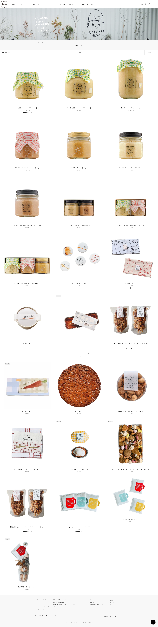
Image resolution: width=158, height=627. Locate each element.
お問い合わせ (91, 4)
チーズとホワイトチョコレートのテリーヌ (79, 354)
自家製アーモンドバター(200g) (27, 108)
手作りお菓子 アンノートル (60, 600)
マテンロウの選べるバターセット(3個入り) (27, 283)
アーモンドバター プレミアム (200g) (130, 168)
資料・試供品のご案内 (39, 609)
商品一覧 (92, 602)
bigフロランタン (79, 411)
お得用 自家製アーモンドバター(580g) (79, 108)
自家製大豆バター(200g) (79, 168)
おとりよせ (63, 4)
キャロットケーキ (27, 411)
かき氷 (54, 607)
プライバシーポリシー (53, 616)
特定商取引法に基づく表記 (41, 616)
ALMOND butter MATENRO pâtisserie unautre (114, 616)
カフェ (73, 607)
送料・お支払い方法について (96, 604)
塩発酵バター (27, 344)
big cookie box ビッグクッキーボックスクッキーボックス (130, 469)
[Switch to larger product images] (3, 52)
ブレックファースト (76, 602)
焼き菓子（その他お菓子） (59, 602)
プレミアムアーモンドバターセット (79, 225)
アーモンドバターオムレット (59, 604)
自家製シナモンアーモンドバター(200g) (27, 168)
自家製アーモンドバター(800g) (130, 108)
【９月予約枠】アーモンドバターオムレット (27, 469)
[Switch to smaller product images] (6, 52)
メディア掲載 (80, 4)
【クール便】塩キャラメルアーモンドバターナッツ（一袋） (130, 344)
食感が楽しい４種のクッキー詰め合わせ (130, 411)
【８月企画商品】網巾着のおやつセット (27, 587)
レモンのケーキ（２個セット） (78, 469)
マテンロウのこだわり (39, 602)
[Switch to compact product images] (9, 52)
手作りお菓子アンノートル (37, 4)
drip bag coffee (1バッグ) (130, 519)
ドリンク (74, 609)
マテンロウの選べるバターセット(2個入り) (130, 225)
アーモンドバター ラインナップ (42, 607)
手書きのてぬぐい (130, 283)
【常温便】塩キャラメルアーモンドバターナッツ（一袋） (27, 527)
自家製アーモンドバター (19, 4)
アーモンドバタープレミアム (41, 604)
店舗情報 (71, 4)
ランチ (73, 604)
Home (36, 42)
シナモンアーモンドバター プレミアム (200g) (27, 225)
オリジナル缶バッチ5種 (79, 283)
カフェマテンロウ (52, 4)
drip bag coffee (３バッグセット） (79, 527)
